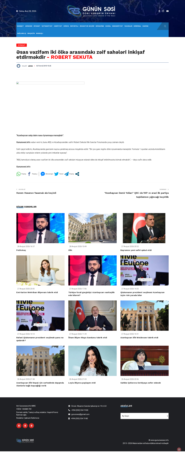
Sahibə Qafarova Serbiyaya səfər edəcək (140, 383)
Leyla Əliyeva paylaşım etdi (82, 383)
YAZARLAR (128, 26)
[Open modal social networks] (77, 174)
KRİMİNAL (137, 26)
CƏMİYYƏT (58, 26)
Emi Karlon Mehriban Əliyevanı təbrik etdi (37, 292)
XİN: (70, 250)
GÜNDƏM (28, 26)
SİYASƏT (37, 26)
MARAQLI (39, 33)
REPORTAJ (74, 26)
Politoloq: (21, 250)
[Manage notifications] (179, 449)
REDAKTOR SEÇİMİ (87, 26)
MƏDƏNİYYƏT (117, 26)
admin (30, 66)
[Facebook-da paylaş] (32, 174)
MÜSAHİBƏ (100, 26)
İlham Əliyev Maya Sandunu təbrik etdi (87, 337)
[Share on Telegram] (69, 174)
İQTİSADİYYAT (47, 26)
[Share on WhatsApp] (21, 174)
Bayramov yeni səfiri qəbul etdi (136, 250)
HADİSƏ (145, 26)
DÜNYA (66, 26)
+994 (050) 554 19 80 (79, 410)
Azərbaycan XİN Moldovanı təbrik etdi (139, 337)
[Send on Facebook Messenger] (47, 174)
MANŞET (20, 26)
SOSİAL (108, 26)
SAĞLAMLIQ (21, 33)
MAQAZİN (31, 33)
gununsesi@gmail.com (80, 414)
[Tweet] (58, 174)
